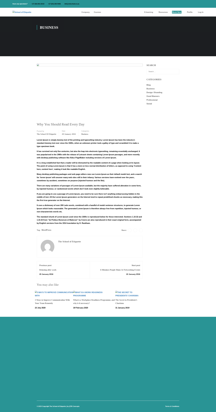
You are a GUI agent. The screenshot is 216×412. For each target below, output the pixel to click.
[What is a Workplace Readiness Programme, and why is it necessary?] (94, 294)
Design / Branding (154, 92)
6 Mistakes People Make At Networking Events (120, 270)
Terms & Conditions (172, 406)
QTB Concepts (74, 406)
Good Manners (153, 96)
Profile (189, 12)
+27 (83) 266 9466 (54, 4)
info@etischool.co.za (71, 4)
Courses (97, 12)
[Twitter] (135, 230)
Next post (136, 265)
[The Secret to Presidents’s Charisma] (130, 294)
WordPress (46, 230)
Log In (201, 12)
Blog (148, 85)
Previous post (45, 265)
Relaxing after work (47, 270)
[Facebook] (130, 230)
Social (149, 104)
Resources (163, 12)
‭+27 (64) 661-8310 (38, 4)
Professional (152, 100)
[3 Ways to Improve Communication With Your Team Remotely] (54, 294)
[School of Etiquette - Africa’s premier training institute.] (25, 12)
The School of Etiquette (46, 134)
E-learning (148, 12)
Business (84, 134)
